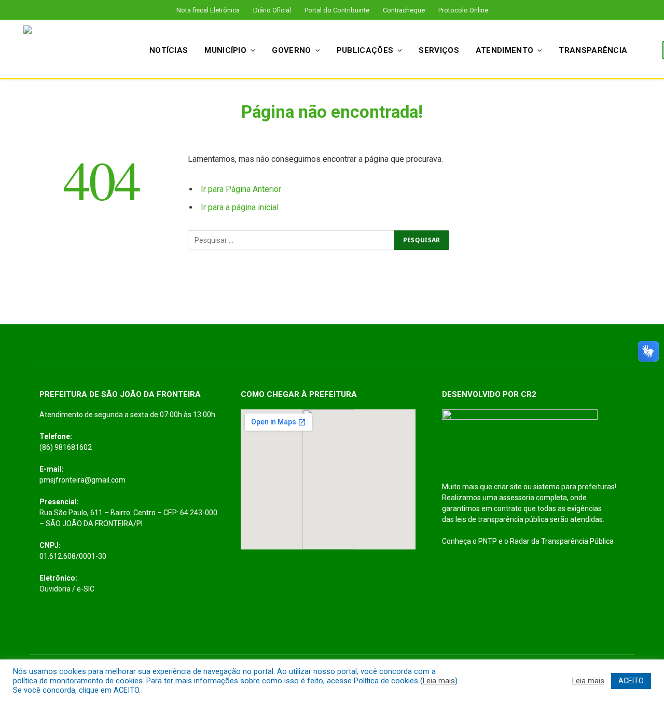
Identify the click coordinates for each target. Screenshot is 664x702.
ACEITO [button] (631, 681)
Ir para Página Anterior (241, 189)
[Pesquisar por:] (291, 240)
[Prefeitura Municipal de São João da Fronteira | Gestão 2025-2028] (72, 50)
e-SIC (85, 589)
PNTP (487, 541)
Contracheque (404, 10)
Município (225, 50)
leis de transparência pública (501, 519)
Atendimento (504, 50)
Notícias (168, 50)
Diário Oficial (272, 10)
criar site (508, 487)
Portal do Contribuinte (337, 10)
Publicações (365, 50)
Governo (291, 50)
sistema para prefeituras (574, 487)
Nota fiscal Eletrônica (208, 10)
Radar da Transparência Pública (562, 541)
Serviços (439, 50)
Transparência (593, 50)
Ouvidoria (55, 589)
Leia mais (439, 680)
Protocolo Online (463, 10)
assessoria (516, 497)
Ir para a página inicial (240, 207)
